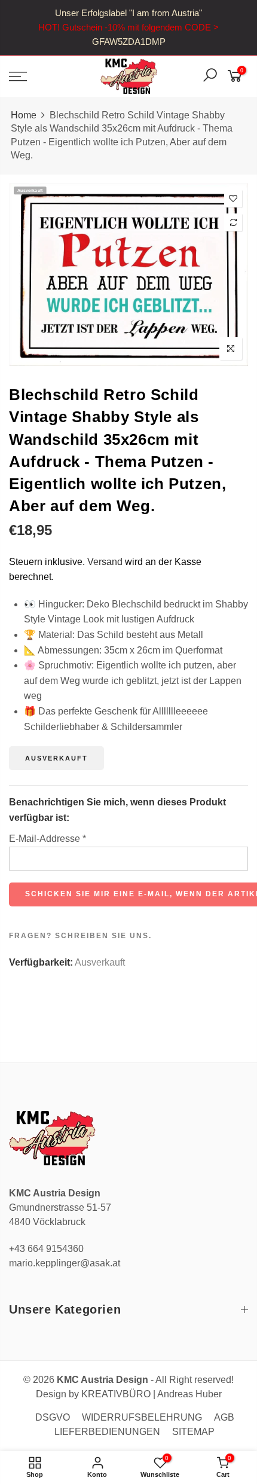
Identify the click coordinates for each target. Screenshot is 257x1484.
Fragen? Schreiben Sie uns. (80, 936)
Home (23, 115)
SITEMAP (193, 1432)
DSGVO (52, 1417)
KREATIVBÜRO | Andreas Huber (151, 1394)
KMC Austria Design (102, 1380)
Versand (105, 562)
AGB (224, 1417)
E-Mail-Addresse (47, 838)
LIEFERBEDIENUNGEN (107, 1432)
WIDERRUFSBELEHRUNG (142, 1417)
